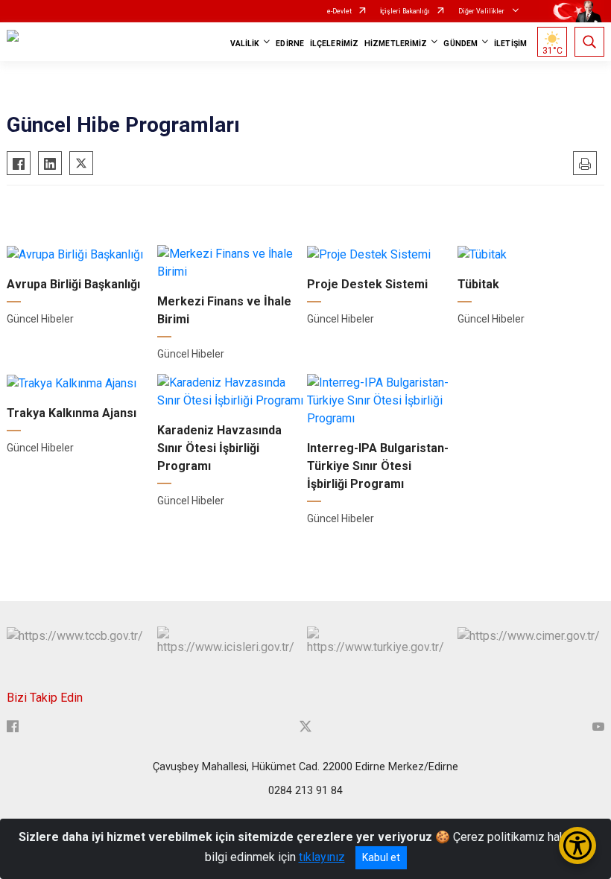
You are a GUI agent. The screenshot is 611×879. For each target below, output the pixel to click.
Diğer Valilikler (482, 11)
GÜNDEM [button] (460, 43)
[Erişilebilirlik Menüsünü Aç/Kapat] (577, 845)
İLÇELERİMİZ (334, 43)
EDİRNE (290, 43)
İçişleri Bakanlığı (405, 11)
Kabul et (381, 857)
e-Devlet (339, 11)
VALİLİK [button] (245, 43)
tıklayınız (322, 857)
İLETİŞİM (510, 43)
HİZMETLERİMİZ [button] (395, 43)
